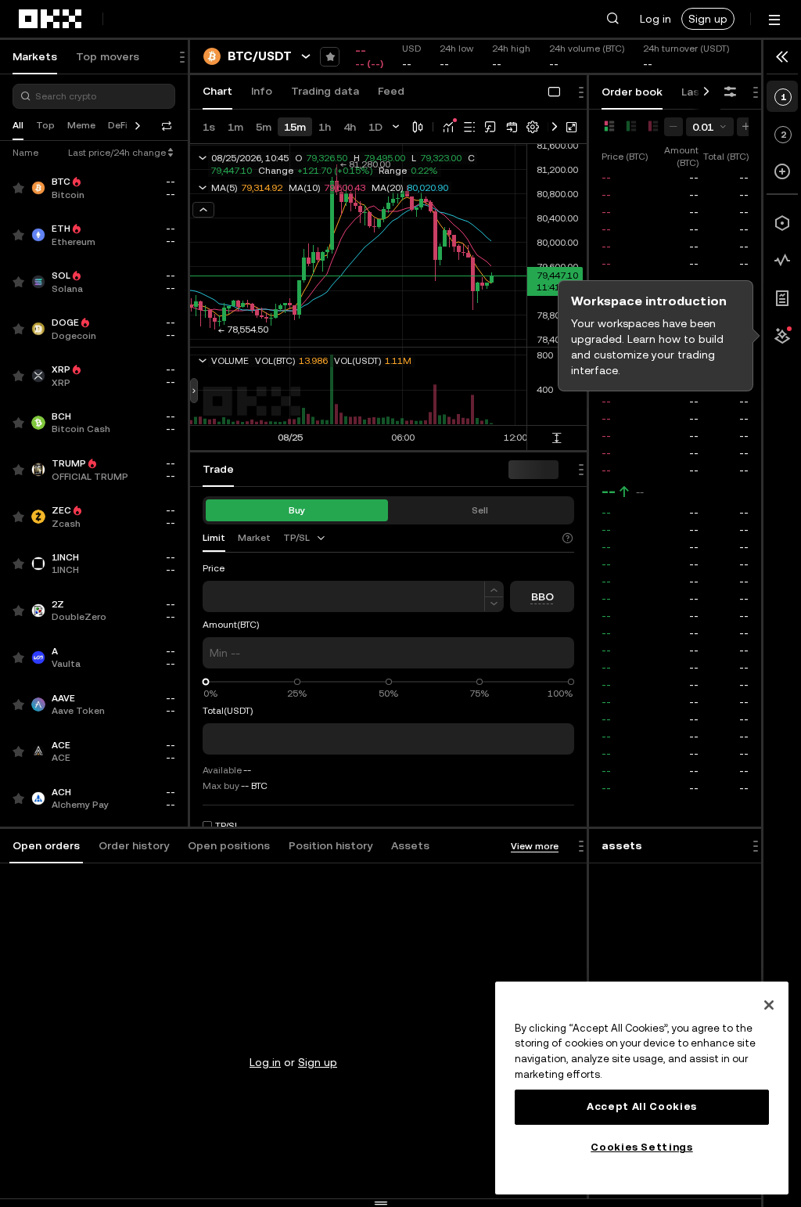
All (18, 125)
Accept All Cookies (642, 1106)
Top (45, 125)
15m (295, 127)
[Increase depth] (746, 126)
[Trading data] (782, 260)
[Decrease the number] (494, 604)
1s (209, 127)
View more (535, 846)
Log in (655, 19)
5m (263, 127)
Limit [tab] (214, 537)
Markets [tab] (35, 56)
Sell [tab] (480, 510)
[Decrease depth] (673, 126)
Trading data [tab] (325, 91)
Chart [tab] (217, 91)
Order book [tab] (632, 91)
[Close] (769, 1005)
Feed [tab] (391, 91)
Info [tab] (261, 91)
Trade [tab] (218, 469)
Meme (81, 125)
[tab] (46, 846)
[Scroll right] (706, 92)
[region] (641, 1088)
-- (609, 491)
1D (375, 127)
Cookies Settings (642, 1147)
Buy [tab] (297, 510)
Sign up (707, 19)
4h (349, 127)
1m (235, 127)
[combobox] (305, 537)
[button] (612, 18)
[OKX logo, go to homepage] (51, 19)
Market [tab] (254, 537)
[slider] (206, 682)
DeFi (118, 125)
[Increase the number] (494, 589)
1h (324, 127)
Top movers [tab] (107, 56)
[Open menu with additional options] (774, 20)
